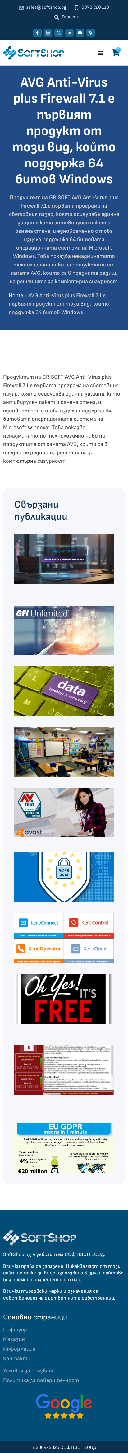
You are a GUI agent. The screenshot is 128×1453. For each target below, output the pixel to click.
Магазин (14, 1339)
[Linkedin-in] (69, 33)
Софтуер (15, 1329)
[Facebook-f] (37, 33)
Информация (19, 1349)
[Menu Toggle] (101, 53)
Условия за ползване (29, 1370)
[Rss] (90, 33)
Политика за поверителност (41, 1380)
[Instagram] (48, 33)
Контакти (16, 1358)
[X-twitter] (58, 33)
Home (16, 295)
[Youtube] (80, 33)
